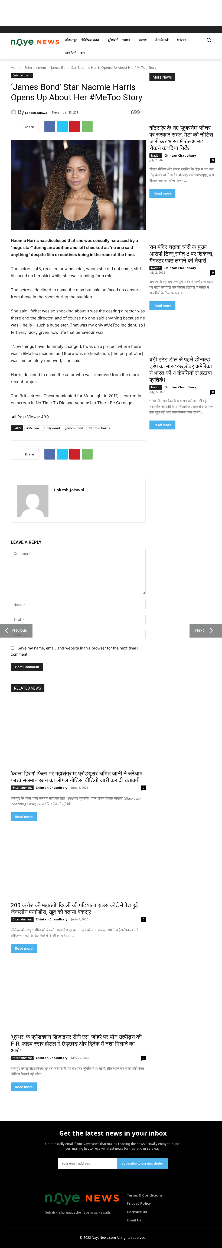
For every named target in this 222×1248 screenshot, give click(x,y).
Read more (162, 193)
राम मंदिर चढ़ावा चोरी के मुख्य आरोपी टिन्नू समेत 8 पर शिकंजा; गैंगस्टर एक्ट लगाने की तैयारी (181, 254)
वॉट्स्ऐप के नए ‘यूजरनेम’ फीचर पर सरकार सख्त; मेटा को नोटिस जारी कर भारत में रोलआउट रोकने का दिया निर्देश (181, 138)
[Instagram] (193, 30)
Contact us (137, 1211)
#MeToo (33, 428)
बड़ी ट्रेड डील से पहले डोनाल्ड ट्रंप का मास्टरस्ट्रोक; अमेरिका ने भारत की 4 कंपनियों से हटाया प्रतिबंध (180, 369)
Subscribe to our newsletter (142, 1163)
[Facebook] (185, 30)
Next (198, 630)
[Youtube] (208, 30)
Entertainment (35, 67)
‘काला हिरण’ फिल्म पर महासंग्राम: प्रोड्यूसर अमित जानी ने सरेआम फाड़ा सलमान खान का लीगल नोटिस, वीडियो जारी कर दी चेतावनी (76, 777)
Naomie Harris (99, 428)
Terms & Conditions (145, 1195)
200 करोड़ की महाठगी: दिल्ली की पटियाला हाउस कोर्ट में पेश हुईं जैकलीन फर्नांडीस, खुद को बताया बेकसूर (74, 908)
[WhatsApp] (87, 126)
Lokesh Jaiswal (36, 113)
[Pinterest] (74, 126)
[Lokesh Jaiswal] (14, 112)
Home (15, 67)
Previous (18, 630)
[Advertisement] (98, 12)
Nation (156, 155)
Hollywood (52, 428)
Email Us (134, 1220)
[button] (208, 40)
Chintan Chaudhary (180, 155)
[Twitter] (200, 30)
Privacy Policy (139, 1203)
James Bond (74, 428)
